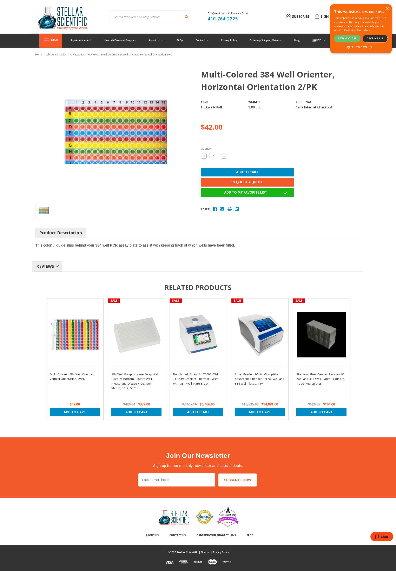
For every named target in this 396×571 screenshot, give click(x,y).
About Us (154, 40)
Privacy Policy (229, 40)
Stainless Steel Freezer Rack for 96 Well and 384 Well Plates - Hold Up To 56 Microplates (320, 378)
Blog (297, 40)
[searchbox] (151, 17)
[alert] (361, 28)
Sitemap (205, 552)
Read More (363, 30)
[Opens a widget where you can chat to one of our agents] (381, 537)
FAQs (180, 40)
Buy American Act (81, 40)
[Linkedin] (237, 209)
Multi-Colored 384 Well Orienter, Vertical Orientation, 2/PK (72, 376)
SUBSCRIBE (300, 16)
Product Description (60, 232)
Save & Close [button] (347, 38)
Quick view (75, 330)
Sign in (326, 16)
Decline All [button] (375, 38)
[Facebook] (215, 209)
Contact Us (202, 40)
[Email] (222, 209)
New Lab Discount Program (120, 40)
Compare (72, 338)
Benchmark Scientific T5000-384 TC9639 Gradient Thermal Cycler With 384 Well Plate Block (195, 378)
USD (318, 40)
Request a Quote (247, 182)
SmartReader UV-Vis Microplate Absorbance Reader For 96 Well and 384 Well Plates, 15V (259, 378)
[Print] (229, 209)
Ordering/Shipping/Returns (266, 40)
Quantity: (206, 148)
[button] (361, 47)
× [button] (387, 8)
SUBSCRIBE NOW (237, 480)
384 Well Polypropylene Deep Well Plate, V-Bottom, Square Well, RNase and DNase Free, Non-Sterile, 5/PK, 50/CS (135, 381)
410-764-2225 (223, 18)
